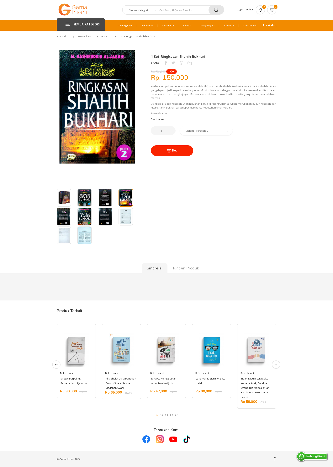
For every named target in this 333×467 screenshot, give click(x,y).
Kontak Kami (249, 25)
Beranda (62, 36)
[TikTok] (187, 439)
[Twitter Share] (173, 63)
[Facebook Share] (166, 63)
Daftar (249, 9)
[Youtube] (173, 439)
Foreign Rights (207, 25)
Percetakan (168, 25)
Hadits (105, 36)
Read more (157, 119)
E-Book (187, 25)
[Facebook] (146, 439)
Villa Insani (229, 25)
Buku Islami (84, 36)
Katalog (270, 25)
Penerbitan (147, 25)
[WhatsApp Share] (181, 63)
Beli (174, 150)
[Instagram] (160, 439)
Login (240, 9)
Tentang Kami (125, 25)
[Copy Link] (190, 63)
